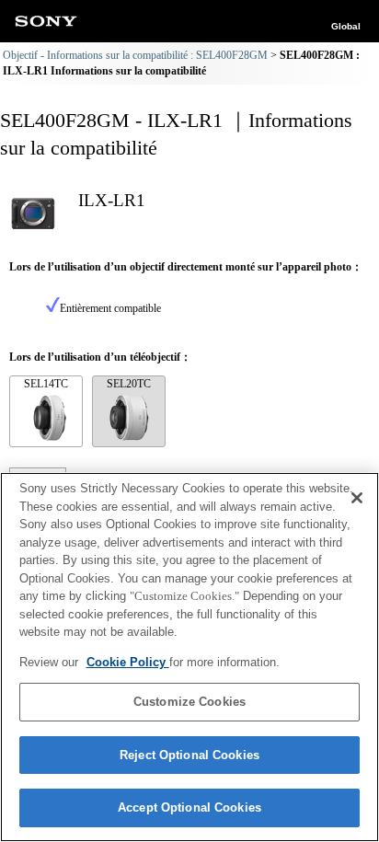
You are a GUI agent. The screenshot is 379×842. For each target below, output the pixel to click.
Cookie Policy (127, 662)
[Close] (357, 498)
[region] (189, 657)
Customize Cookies (189, 702)
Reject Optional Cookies (189, 755)
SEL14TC (46, 383)
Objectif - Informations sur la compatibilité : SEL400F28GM (135, 55)
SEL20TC (129, 383)
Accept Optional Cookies (189, 807)
